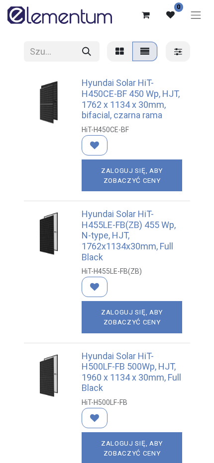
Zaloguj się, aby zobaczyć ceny (132, 175)
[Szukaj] (87, 51)
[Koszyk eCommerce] (145, 14)
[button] (94, 145)
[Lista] (145, 51)
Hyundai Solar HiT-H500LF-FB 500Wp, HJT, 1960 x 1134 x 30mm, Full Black (131, 372)
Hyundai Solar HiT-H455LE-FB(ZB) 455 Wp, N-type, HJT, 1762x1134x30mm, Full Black (129, 235)
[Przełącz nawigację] (196, 15)
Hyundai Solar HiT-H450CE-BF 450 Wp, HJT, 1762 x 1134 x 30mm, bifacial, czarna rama (131, 98)
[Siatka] (119, 51)
